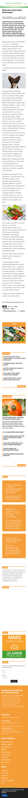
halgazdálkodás (6, 308)
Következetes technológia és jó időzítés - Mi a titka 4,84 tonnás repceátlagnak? (12, 513)
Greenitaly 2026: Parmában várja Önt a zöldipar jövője (13, 540)
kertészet (13, 574)
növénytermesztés (6, 577)
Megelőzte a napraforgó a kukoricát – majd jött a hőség (13, 369)
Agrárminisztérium (7, 571)
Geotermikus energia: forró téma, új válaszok (13, 364)
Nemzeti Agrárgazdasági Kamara (9, 311)
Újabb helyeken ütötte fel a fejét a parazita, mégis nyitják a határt (12, 379)
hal (12, 306)
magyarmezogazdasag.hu (13, 3)
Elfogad (4, 795)
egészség (15, 571)
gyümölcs (22, 571)
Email (3, 670)
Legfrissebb (6, 353)
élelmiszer (14, 580)
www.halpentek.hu (14, 296)
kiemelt (19, 574)
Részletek (3, 792)
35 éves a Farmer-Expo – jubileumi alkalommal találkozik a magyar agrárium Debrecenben (13, 489)
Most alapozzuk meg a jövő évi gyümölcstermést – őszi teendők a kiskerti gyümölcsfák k (14, 358)
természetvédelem (17, 577)
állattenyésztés (6, 580)
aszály (9, 306)
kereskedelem (6, 574)
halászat (16, 306)
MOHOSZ (13, 308)
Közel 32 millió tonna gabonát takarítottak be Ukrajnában (11, 374)
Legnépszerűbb (7, 396)
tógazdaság (22, 311)
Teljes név (4, 675)
